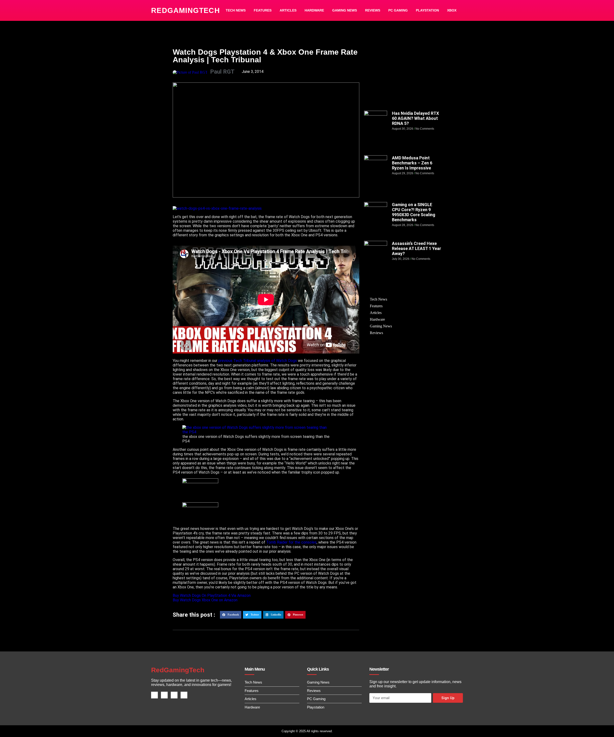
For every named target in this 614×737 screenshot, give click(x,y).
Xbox (451, 10)
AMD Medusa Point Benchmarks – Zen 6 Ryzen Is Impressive (412, 162)
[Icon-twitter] (164, 695)
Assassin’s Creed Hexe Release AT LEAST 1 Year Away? (416, 248)
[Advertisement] (402, 76)
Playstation (427, 10)
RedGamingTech (185, 10)
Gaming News (344, 10)
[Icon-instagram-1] (174, 695)
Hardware (314, 10)
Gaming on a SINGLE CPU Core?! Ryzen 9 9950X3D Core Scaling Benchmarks (413, 212)
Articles (288, 10)
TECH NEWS (236, 10)
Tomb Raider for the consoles (291, 542)
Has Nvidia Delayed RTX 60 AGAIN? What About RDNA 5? (415, 118)
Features (263, 10)
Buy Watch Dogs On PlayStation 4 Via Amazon (212, 595)
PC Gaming (398, 10)
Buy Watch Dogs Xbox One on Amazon (205, 600)
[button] (230, 615)
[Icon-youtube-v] (184, 695)
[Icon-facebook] (154, 695)
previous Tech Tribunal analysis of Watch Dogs (257, 360)
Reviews (372, 10)
